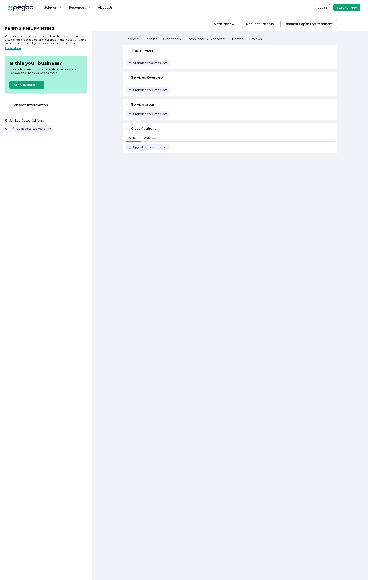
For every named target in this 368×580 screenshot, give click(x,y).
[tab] (132, 39)
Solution (50, 7)
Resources (77, 7)
